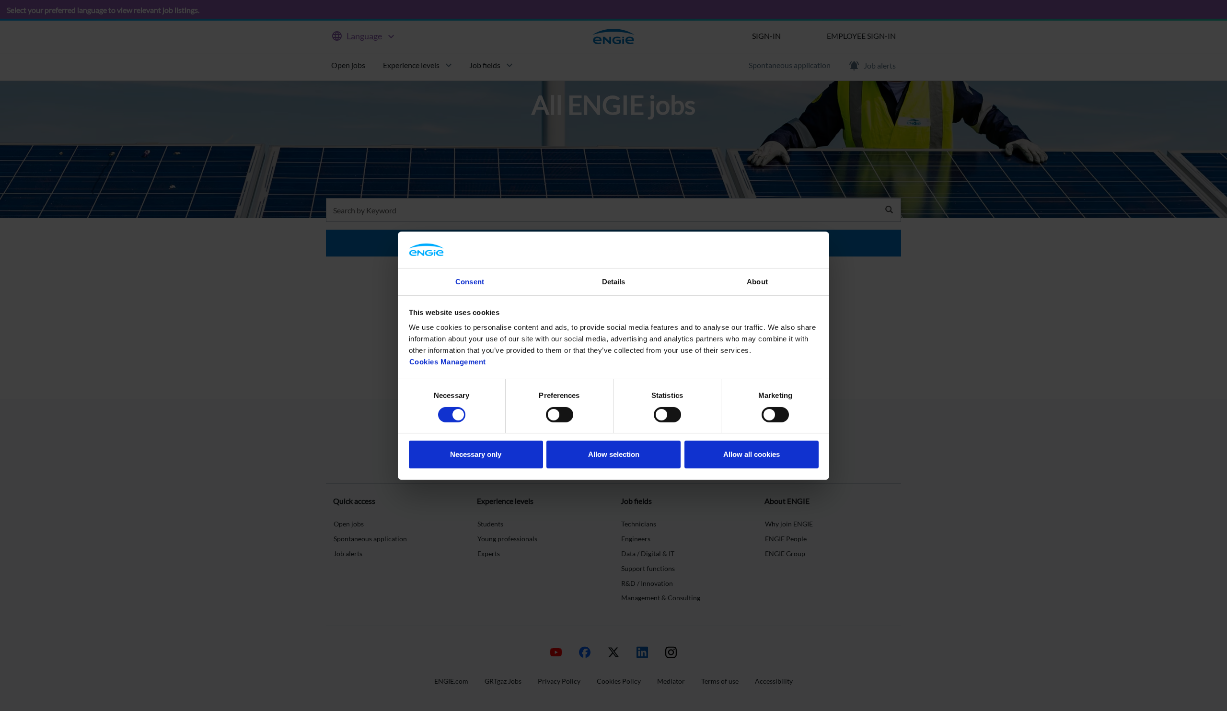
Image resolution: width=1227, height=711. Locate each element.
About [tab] (757, 282)
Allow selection (613, 454)
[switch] (559, 414)
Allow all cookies (751, 454)
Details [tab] (613, 282)
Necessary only (475, 454)
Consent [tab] (469, 282)
